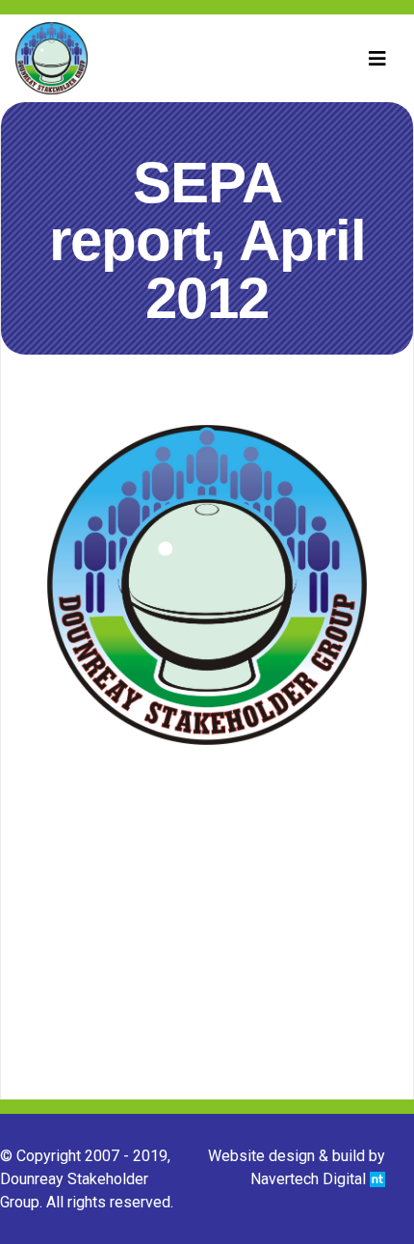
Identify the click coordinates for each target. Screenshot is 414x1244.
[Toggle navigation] (377, 58)
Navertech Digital (310, 1179)
